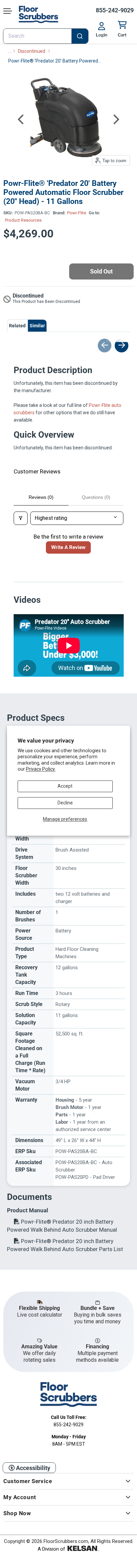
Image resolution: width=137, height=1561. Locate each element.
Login (101, 34)
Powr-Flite (76, 212)
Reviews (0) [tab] (41, 497)
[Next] (115, 119)
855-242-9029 (115, 10)
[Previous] (21, 119)
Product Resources (23, 220)
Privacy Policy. (41, 769)
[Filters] (21, 518)
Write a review (68, 547)
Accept (65, 786)
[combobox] (45, 36)
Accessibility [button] (32, 1467)
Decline (65, 802)
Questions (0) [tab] (96, 497)
